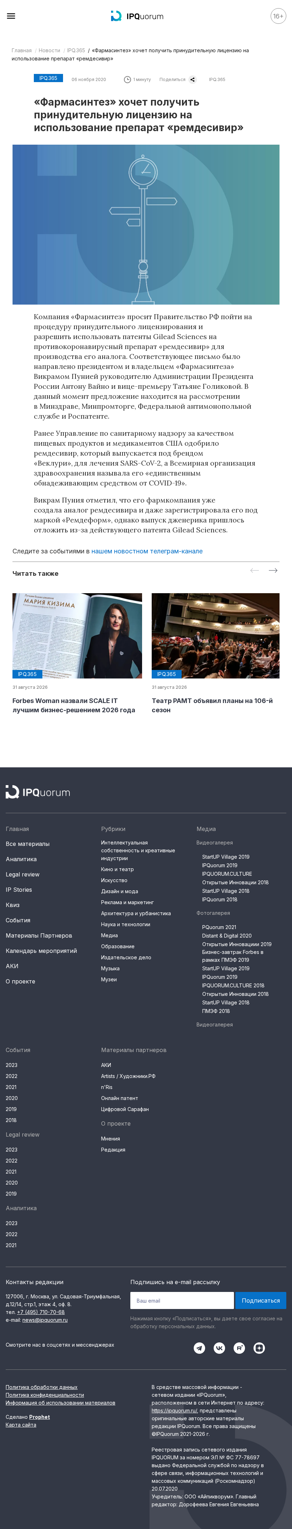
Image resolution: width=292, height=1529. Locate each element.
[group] (76, 654)
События (18, 920)
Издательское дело (126, 957)
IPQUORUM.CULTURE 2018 (233, 985)
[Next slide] (273, 571)
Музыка (110, 968)
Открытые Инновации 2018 (235, 882)
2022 (11, 1076)
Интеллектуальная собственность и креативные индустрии (138, 850)
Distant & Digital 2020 (227, 936)
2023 (11, 1065)
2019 (11, 1109)
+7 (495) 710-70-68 (41, 1312)
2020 (12, 1098)
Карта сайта (21, 1425)
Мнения (110, 1139)
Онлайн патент (119, 1098)
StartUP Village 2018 (226, 891)
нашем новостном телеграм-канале (147, 551)
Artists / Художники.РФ (128, 1076)
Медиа (109, 935)
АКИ (12, 966)
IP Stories (19, 889)
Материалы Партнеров (39, 935)
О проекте (20, 981)
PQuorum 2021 (219, 927)
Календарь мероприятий (41, 950)
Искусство (114, 880)
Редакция (113, 1150)
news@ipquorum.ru (45, 1320)
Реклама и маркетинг (127, 902)
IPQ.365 (76, 50)
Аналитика (21, 859)
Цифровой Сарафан (125, 1109)
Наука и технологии (125, 924)
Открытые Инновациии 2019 (237, 944)
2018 (11, 1120)
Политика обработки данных (42, 1387)
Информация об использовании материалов (60, 1403)
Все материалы (27, 843)
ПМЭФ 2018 (216, 1011)
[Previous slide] (254, 571)
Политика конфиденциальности (45, 1395)
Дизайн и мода (119, 891)
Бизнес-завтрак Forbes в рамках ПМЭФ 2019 (233, 956)
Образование (118, 946)
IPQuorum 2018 (220, 899)
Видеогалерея (215, 842)
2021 (11, 1087)
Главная (22, 50)
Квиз (13, 904)
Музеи (109, 979)
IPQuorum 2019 (220, 865)
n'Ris (107, 1087)
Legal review (23, 874)
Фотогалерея (213, 913)
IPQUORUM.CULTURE (227, 874)
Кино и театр (117, 869)
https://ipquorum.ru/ (174, 1410)
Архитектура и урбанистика (136, 913)
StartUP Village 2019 (226, 857)
